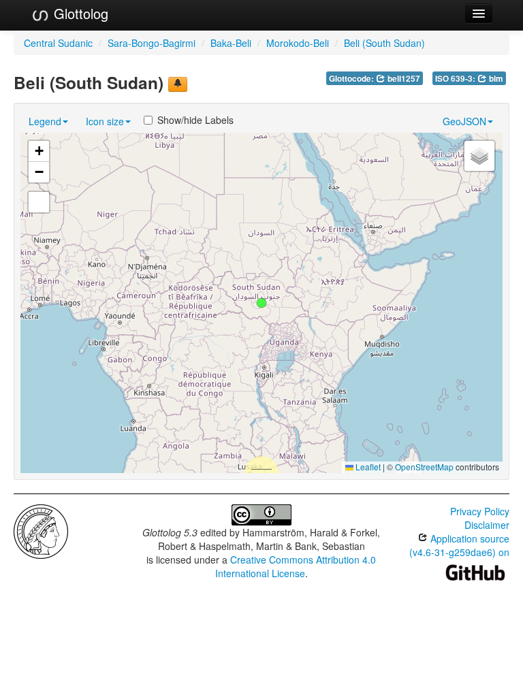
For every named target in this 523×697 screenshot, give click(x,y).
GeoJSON (464, 121)
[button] (261, 303)
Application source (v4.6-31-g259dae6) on (459, 545)
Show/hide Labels (195, 120)
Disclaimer (486, 525)
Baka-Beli (230, 43)
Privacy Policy (479, 511)
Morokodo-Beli (297, 43)
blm (495, 78)
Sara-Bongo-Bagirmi (151, 43)
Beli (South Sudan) (384, 43)
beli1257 (402, 78)
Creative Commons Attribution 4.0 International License (296, 566)
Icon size (105, 121)
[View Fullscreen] (39, 202)
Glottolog (79, 13)
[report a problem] (177, 84)
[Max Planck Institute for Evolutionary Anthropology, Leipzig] (41, 530)
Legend (45, 121)
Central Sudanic (58, 43)
